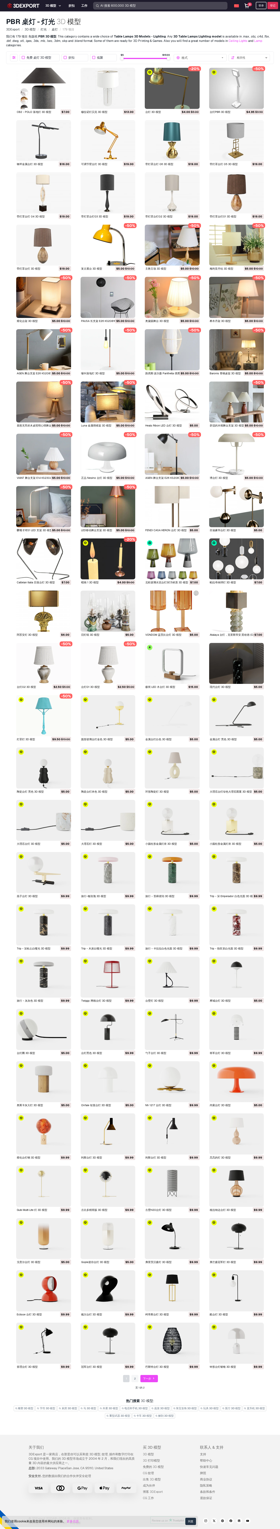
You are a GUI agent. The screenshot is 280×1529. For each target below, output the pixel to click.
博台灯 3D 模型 (219, 478)
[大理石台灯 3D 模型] (43, 820)
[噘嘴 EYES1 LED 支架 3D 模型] (43, 506)
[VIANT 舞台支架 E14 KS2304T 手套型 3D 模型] (43, 454)
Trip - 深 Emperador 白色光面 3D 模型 (232, 896)
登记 (272, 5)
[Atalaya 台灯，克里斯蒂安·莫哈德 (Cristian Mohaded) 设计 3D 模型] (236, 611)
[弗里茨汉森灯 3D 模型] (172, 1238)
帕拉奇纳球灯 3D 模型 (223, 582)
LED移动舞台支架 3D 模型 (96, 530)
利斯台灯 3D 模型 (91, 1157)
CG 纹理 (148, 1473)
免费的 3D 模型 (153, 1467)
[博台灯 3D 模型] (236, 454)
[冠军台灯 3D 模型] (108, 1343)
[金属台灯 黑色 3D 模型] (236, 715)
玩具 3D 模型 (211, 1408)
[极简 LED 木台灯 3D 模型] (172, 663)
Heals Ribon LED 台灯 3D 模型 (163, 425)
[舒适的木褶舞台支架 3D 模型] (236, 402)
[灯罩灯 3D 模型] (43, 715)
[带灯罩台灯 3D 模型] (43, 245)
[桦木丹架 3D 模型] (236, 297)
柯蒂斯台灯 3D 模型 (157, 1314)
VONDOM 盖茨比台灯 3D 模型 (163, 634)
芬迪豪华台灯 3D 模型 (223, 530)
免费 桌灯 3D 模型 (38, 57)
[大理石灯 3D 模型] (108, 820)
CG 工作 (148, 1498)
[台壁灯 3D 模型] (172, 977)
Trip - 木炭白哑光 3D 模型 (96, 948)
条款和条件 (207, 1492)
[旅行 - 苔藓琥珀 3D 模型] (172, 872)
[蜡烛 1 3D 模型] (108, 559)
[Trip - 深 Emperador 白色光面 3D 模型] (236, 872)
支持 (203, 1454)
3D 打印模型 (151, 1461)
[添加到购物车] (57, 103)
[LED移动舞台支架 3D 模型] (108, 506)
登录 (261, 5)
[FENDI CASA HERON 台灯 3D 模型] (172, 506)
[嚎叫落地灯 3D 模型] (108, 349)
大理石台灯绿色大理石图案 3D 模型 (231, 791)
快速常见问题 (209, 1467)
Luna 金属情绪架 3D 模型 (96, 425)
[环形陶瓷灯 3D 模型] (172, 768)
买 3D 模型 (152, 1447)
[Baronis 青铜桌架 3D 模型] (236, 349)
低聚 (100, 57)
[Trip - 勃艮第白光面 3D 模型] (236, 924)
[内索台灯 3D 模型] (236, 1081)
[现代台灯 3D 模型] (236, 663)
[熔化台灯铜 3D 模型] (43, 1134)
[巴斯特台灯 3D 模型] (172, 1343)
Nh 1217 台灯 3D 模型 (158, 1105)
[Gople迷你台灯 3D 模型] (108, 1238)
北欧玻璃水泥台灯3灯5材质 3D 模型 (166, 582)
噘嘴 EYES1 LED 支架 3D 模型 (34, 530)
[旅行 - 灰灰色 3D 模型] (43, 977)
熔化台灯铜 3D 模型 (28, 1157)
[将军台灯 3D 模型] (236, 1029)
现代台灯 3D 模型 (220, 687)
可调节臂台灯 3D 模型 (94, 164)
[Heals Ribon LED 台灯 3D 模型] (172, 402)
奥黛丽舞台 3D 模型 (157, 321)
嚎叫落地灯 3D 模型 (93, 373)
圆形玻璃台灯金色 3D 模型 (97, 739)
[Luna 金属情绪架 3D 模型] (108, 402)
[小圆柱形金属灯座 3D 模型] (172, 820)
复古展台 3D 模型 (91, 268)
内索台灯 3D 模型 (220, 1105)
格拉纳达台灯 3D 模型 (223, 1210)
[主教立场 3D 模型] (172, 245)
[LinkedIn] (239, 1521)
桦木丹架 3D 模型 (220, 321)
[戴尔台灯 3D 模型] (108, 1290)
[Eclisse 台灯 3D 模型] (43, 1290)
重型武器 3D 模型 (119, 1415)
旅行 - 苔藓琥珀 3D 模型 (159, 896)
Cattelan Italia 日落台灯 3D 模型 (36, 582)
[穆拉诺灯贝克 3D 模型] (108, 88)
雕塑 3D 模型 (25, 1408)
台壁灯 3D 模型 (154, 1000)
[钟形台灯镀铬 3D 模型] (236, 1343)
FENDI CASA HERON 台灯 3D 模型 (166, 530)
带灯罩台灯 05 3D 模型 (224, 164)
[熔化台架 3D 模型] (43, 297)
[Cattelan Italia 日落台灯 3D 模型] (43, 559)
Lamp (258, 41)
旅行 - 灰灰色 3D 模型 (30, 1000)
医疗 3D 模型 (233, 1408)
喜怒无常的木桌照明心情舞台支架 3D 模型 (42, 425)
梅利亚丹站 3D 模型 (221, 268)
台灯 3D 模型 (153, 112)
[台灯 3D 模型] (172, 88)
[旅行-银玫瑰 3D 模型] (108, 872)
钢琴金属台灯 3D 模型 (30, 164)
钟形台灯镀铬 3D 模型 (223, 1367)
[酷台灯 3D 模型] (236, 1290)
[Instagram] (206, 1521)
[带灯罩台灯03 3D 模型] (108, 192)
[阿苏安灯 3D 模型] (43, 611)
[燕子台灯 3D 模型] (43, 872)
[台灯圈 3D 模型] (43, 1029)
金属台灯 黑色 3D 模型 (223, 739)
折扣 (71, 57)
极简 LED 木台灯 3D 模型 (160, 687)
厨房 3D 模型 (69, 1408)
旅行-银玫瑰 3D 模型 (93, 896)
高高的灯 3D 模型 (220, 1157)
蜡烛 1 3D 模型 (90, 582)
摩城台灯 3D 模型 (220, 1000)
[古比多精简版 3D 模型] (108, 1186)
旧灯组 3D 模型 (90, 634)
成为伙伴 (149, 1485)
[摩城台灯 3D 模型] (236, 977)
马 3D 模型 (89, 1408)
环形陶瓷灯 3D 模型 (157, 791)
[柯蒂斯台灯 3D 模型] (172, 1290)
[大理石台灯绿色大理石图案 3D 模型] (236, 768)
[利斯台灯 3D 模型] (108, 1134)
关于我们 (36, 1447)
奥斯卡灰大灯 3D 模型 (30, 1105)
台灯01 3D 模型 (90, 687)
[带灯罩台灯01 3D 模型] (236, 192)
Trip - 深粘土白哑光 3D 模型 (33, 948)
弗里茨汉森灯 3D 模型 (158, 1262)
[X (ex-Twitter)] (214, 1521)
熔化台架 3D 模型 (27, 321)
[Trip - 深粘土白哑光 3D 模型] (43, 924)
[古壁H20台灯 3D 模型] (172, 1186)
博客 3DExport (153, 1492)
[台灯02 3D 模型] (43, 663)
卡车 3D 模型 (144, 1415)
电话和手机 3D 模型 (136, 1408)
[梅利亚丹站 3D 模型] (236, 245)
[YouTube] (247, 1521)
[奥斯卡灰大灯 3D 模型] (43, 1081)
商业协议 (206, 1479)
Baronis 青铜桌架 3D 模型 (225, 373)
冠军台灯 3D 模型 (91, 1367)
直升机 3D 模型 (255, 1408)
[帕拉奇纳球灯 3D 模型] (236, 559)
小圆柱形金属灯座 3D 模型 (161, 844)
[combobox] (202, 57)
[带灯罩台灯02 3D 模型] (172, 192)
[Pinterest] (222, 1521)
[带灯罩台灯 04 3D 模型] (43, 192)
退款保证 (206, 1498)
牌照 (203, 1473)
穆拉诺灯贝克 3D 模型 (94, 112)
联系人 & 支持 (211, 1447)
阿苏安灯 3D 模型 (27, 634)
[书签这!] (65, 103)
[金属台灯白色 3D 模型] (172, 715)
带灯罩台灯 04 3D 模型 (31, 216)
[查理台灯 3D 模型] (43, 1343)
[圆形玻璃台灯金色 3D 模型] (108, 715)
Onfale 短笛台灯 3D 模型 (96, 1105)
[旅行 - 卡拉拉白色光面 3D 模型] (172, 924)
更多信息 (73, 1521)
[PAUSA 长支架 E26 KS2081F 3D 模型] (108, 297)
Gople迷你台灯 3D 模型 (95, 1262)
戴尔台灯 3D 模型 (91, 1314)
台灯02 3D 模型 (26, 687)
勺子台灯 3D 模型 (155, 1053)
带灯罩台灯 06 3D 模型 (159, 164)
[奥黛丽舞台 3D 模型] (172, 297)
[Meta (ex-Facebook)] (231, 1521)
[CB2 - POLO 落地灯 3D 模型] (43, 88)
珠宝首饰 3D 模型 (186, 1408)
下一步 (147, 1378)
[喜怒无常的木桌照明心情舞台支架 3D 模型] (43, 402)
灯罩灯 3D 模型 (26, 739)
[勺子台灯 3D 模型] (172, 1029)
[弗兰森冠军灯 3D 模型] (236, 1238)
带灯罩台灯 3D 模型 (28, 268)
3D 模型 (148, 1454)
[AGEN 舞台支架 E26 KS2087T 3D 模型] (43, 349)
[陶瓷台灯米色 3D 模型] (108, 768)
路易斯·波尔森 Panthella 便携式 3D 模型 (169, 373)
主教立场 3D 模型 (155, 268)
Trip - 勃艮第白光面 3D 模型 (226, 948)
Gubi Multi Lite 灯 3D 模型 (32, 1210)
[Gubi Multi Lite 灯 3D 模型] (43, 1186)
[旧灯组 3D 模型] (108, 611)
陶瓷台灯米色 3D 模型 (94, 791)
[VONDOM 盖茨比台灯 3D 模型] (172, 611)
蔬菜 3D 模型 (162, 1408)
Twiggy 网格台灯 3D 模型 (96, 1000)
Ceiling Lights (238, 41)
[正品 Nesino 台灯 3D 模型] (108, 454)
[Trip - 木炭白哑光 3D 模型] (108, 924)
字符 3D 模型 (47, 1408)
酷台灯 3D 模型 (219, 1314)
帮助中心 (206, 1461)
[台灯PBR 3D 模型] (236, 88)
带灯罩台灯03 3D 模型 (94, 216)
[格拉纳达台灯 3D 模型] (236, 1186)
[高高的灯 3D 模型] (236, 1134)
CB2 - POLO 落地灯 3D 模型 (34, 112)
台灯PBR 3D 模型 (220, 112)
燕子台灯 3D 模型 (27, 896)
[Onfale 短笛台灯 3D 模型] (108, 1081)
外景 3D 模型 (110, 1408)
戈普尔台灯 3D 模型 (28, 1262)
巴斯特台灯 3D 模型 (157, 1367)
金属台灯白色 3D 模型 (158, 739)
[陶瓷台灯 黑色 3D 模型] (43, 768)
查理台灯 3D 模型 (27, 1367)
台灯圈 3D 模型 (26, 1053)
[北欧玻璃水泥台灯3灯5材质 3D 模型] (172, 559)
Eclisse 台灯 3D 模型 (29, 1314)
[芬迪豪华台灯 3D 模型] (236, 506)
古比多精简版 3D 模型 (94, 1210)
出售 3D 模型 (152, 1479)
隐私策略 (206, 1485)
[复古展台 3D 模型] (108, 245)
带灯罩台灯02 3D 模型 (159, 216)
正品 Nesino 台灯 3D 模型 (96, 478)
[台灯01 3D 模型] (108, 663)
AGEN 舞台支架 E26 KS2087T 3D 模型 (40, 373)
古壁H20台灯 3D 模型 (158, 1210)
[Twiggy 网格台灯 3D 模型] (108, 977)
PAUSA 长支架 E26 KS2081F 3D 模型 (103, 321)
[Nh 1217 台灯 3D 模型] (172, 1081)
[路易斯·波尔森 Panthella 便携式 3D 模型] (172, 349)
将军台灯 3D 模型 (220, 1053)
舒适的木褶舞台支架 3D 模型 (227, 425)
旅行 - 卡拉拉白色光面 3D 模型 (163, 948)
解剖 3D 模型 (166, 1415)
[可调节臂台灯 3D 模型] (108, 140)
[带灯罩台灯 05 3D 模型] (236, 140)
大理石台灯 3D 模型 (28, 844)
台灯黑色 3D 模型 (91, 1053)
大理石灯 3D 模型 (91, 844)
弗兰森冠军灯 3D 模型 (223, 1262)
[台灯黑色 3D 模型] (108, 1029)
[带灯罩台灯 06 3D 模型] (172, 140)
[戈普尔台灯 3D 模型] (43, 1238)
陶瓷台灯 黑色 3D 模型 (30, 791)
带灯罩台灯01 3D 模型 (223, 216)
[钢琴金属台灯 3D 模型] (43, 140)
